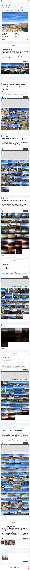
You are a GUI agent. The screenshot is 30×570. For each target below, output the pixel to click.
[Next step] (27, 39)
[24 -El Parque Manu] (24, 10)
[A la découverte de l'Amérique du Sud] (2, 10)
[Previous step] (4, 39)
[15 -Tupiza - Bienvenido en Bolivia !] (16, 10)
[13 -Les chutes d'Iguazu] (14, 10)
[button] (28, 1)
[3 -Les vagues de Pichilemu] (5, 10)
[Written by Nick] (2, 61)
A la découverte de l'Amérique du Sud (13, 7)
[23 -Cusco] (23, 10)
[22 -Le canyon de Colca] (22, 10)
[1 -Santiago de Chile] (3, 10)
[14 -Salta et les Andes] (15, 10)
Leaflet (13, 106)
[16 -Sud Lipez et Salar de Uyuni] (17, 10)
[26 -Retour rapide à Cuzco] (26, 10)
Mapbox (28, 106)
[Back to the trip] (2, 39)
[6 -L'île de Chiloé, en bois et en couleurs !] (8, 10)
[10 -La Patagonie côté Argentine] (11, 10)
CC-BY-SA (24, 106)
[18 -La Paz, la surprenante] (19, 10)
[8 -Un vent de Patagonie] (10, 10)
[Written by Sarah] (2, 538)
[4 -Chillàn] (6, 10)
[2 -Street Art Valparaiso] (4, 10)
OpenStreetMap (18, 106)
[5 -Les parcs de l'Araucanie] (7, 10)
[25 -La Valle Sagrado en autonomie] (25, 10)
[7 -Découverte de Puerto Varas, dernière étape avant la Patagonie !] (9, 10)
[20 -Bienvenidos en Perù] (21, 10)
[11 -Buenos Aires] (12, 10)
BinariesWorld (17, 567)
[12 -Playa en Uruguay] (13, 10)
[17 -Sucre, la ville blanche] (18, 10)
